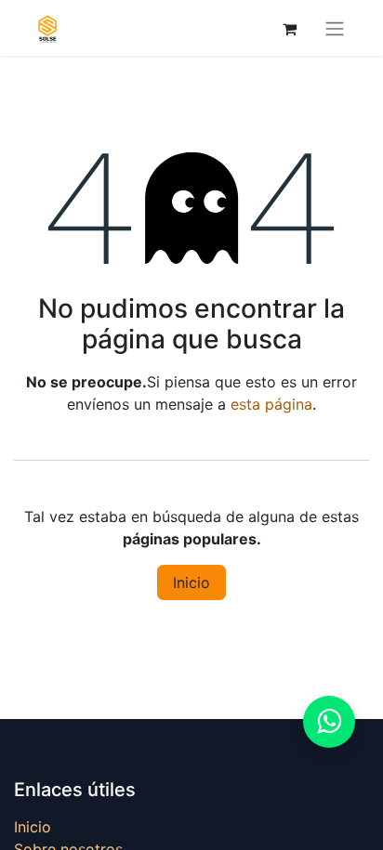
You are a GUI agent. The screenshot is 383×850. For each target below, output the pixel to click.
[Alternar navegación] (334, 27)
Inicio (191, 582)
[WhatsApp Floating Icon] (329, 722)
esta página (271, 404)
